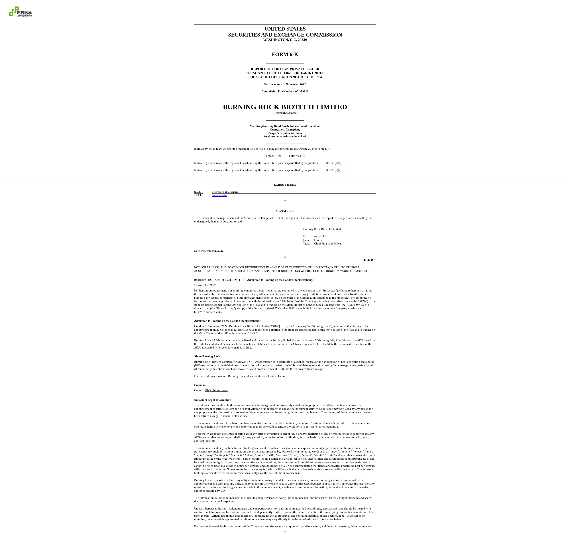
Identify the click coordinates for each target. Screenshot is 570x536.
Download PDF (554, 11)
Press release (219, 195)
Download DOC (548, 11)
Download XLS (560, 11)
